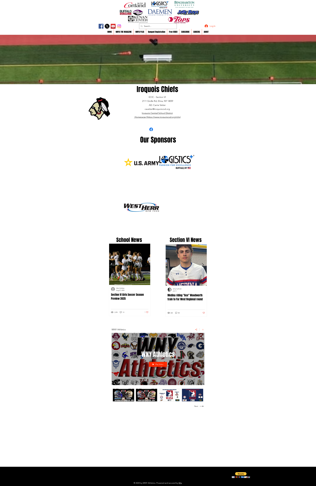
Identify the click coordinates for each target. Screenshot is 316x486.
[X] (107, 26)
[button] (241, 475)
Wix (180, 483)
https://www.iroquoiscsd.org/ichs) (164, 117)
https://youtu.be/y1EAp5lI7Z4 (152, 479)
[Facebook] (101, 26)
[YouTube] (113, 26)
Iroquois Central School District (157, 113)
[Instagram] (119, 26)
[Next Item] (146, 264)
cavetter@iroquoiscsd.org (157, 109)
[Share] (196, 329)
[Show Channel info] (202, 329)
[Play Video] (123, 395)
